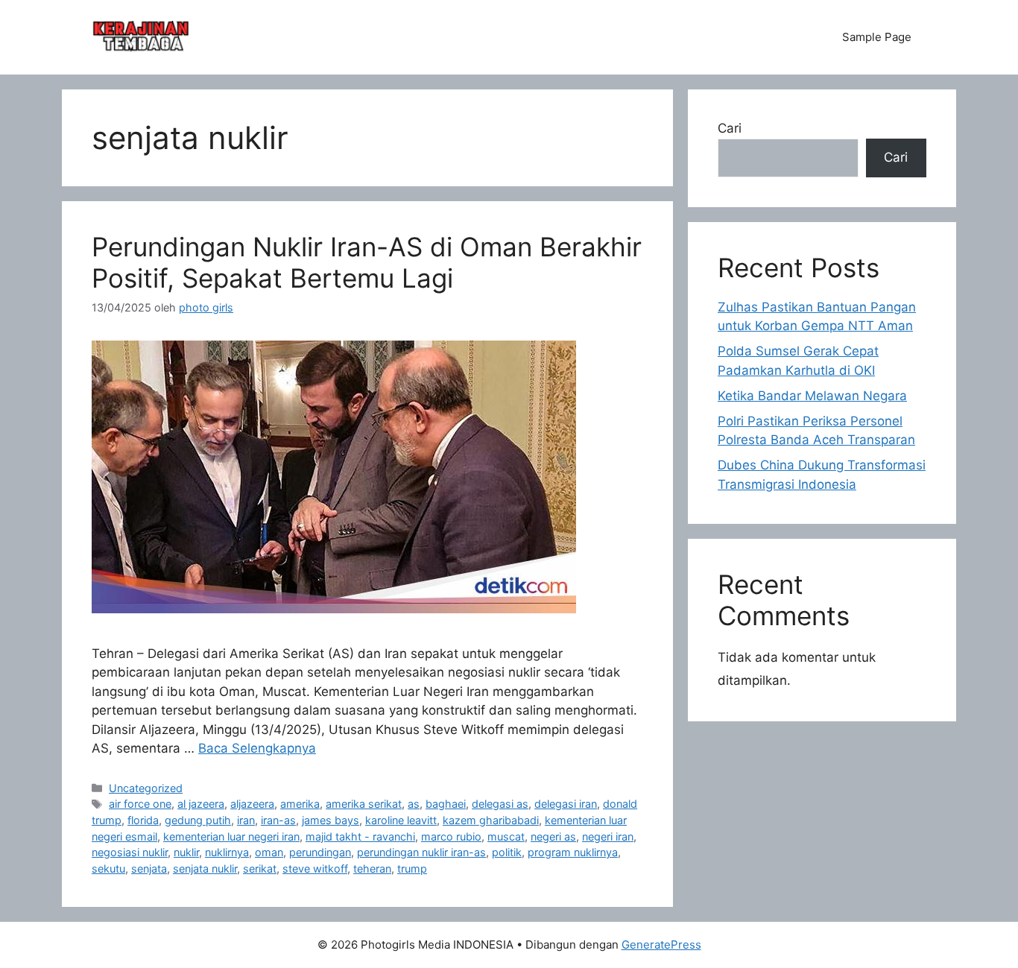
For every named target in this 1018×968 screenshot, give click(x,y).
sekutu (108, 868)
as (414, 803)
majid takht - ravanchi (360, 836)
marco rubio (451, 836)
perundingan (320, 852)
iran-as (278, 820)
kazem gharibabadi (491, 820)
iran (246, 820)
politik (507, 852)
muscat (506, 836)
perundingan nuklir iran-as (421, 852)
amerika (300, 803)
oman (269, 852)
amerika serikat (364, 803)
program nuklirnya (573, 852)
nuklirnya (227, 852)
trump (412, 868)
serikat (259, 868)
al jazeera (200, 803)
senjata (149, 868)
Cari (730, 128)
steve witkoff (314, 868)
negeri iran (607, 836)
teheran (372, 868)
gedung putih (198, 820)
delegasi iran (565, 803)
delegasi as (500, 803)
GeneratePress (661, 944)
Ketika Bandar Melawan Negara (812, 395)
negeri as (553, 836)
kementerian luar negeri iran (231, 836)
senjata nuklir (205, 868)
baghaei (446, 803)
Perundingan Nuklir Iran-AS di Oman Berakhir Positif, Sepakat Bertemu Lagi (367, 262)
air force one (140, 803)
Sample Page (876, 37)
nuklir (186, 852)
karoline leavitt (401, 820)
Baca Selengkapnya (257, 748)
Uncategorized (146, 788)
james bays (330, 820)
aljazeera (252, 803)
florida (143, 820)
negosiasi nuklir (130, 852)
